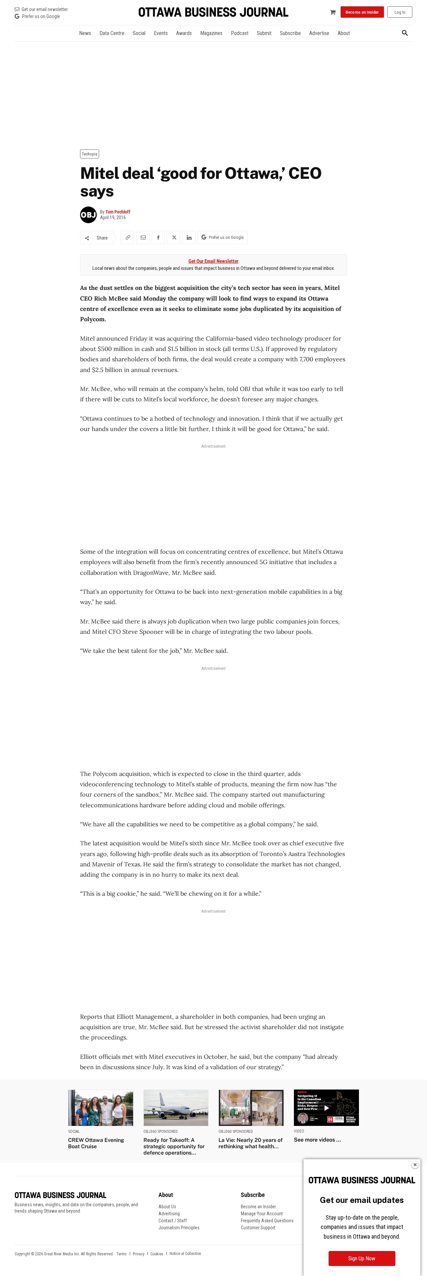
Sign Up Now (361, 1258)
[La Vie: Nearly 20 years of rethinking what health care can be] (251, 1108)
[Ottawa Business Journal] (213, 12)
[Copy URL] (127, 237)
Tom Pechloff (117, 212)
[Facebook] (158, 237)
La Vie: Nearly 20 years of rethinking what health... (251, 1143)
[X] (173, 237)
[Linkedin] (188, 237)
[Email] (142, 237)
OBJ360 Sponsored (160, 1132)
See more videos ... (317, 1140)
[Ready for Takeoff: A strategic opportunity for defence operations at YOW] (176, 1108)
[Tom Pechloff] (90, 214)
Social (74, 1132)
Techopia (89, 153)
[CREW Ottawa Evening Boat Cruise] (100, 1108)
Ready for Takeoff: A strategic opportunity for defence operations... (173, 1146)
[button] (405, 33)
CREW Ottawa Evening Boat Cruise (96, 1143)
